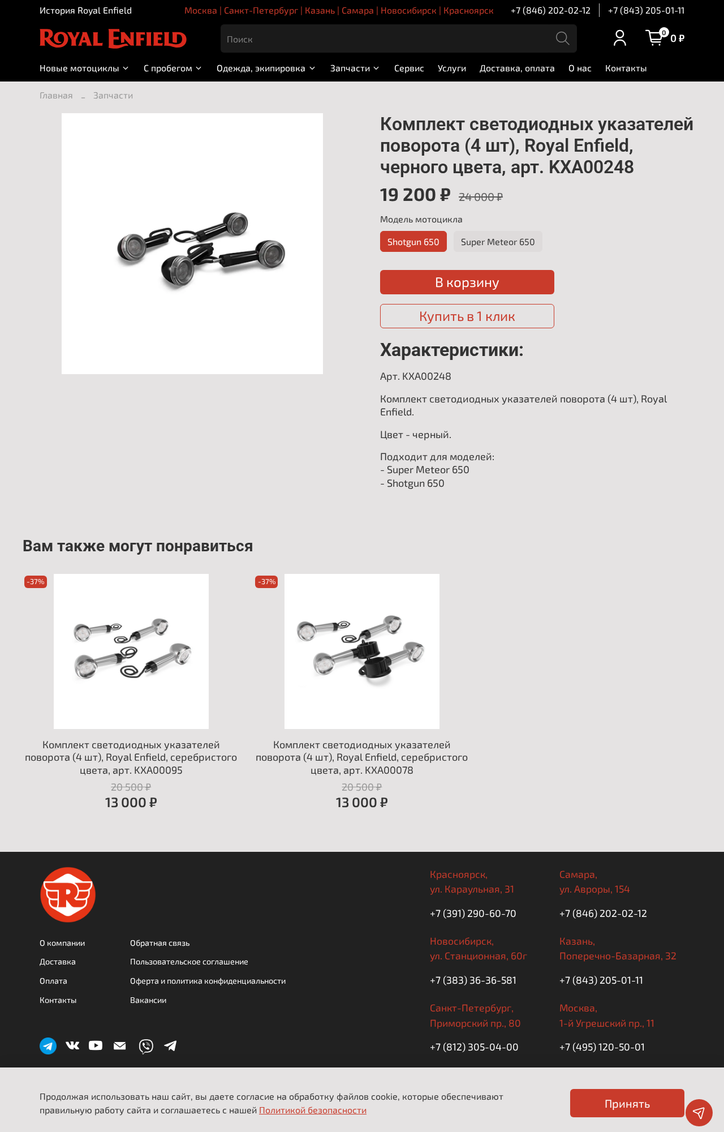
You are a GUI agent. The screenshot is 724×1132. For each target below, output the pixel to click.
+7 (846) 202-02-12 (551, 10)
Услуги (452, 67)
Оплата (53, 980)
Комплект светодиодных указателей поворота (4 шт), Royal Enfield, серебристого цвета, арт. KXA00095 (131, 757)
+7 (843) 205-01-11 (646, 10)
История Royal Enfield (86, 10)
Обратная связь (159, 942)
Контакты (626, 67)
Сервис (409, 67)
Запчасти (350, 67)
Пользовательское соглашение (189, 961)
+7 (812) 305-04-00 (474, 1046)
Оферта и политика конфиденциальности (208, 980)
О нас (580, 67)
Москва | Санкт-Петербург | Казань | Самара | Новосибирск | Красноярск (339, 10)
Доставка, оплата (517, 67)
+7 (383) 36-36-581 (473, 980)
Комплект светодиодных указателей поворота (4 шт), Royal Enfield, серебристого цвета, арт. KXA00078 (362, 757)
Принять (627, 1103)
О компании (62, 942)
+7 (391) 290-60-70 (473, 913)
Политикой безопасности (313, 1109)
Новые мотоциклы (79, 67)
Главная (56, 94)
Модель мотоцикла (421, 218)
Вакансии (148, 1000)
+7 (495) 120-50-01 (602, 1046)
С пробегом (168, 67)
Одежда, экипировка (261, 67)
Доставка (58, 961)
